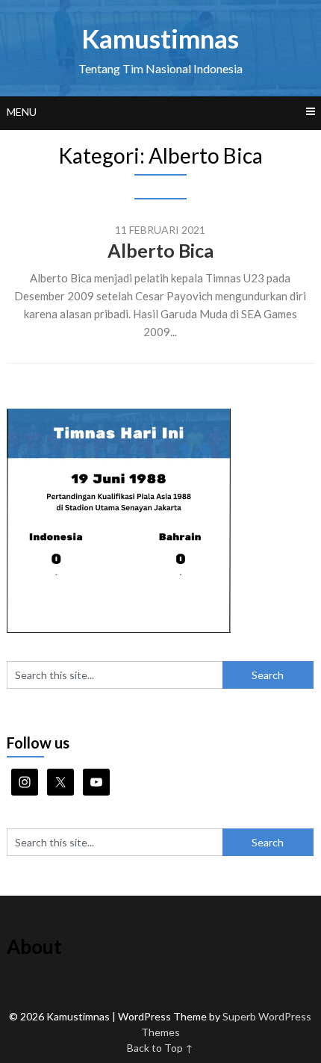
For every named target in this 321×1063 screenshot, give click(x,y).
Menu (22, 111)
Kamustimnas (160, 38)
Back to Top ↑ (160, 1047)
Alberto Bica (160, 250)
